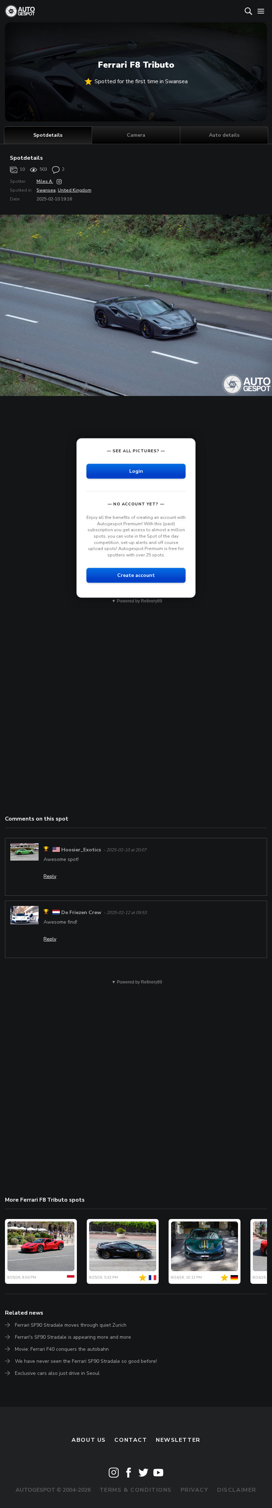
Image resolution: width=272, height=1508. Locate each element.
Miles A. (44, 181)
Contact (130, 1440)
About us (89, 1440)
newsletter (178, 1440)
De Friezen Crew (81, 912)
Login (136, 471)
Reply (50, 876)
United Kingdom (74, 190)
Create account (136, 575)
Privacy (195, 1490)
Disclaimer (236, 1490)
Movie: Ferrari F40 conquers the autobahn (62, 1349)
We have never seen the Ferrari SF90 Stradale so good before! (86, 1361)
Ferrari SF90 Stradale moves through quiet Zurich (70, 1325)
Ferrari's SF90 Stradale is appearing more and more (73, 1337)
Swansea (46, 190)
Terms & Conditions (136, 1490)
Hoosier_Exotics (81, 849)
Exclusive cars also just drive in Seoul (57, 1373)
